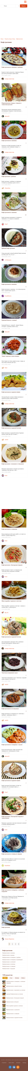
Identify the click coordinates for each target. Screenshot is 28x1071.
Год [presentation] (11, 978)
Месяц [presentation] (23, 978)
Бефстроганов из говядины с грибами (11, 957)
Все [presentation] (5, 978)
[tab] (5, 978)
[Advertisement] (14, 23)
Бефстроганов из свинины (8, 953)
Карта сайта (11, 1062)
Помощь (24, 1062)
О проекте (4, 1062)
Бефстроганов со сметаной (8, 962)
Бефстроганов (19, 39)
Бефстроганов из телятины (8, 964)
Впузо (2, 39)
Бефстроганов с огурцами (8, 968)
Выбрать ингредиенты (17, 5)
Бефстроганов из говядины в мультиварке (12, 959)
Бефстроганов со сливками (8, 966)
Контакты (18, 1062)
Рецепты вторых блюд (10, 39)
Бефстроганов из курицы (8, 955)
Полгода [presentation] (17, 978)
